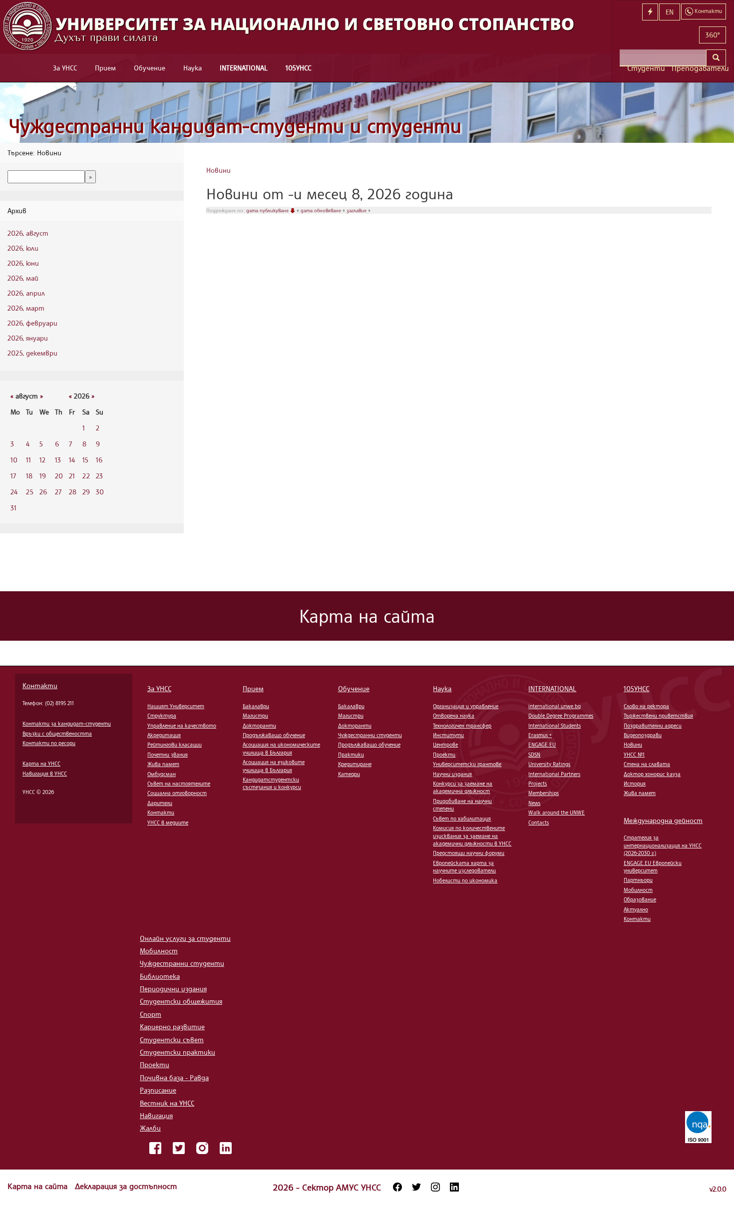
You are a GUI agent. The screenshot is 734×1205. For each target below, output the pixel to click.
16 (99, 459)
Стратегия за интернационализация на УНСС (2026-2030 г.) (663, 845)
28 (72, 491)
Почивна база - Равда (174, 1077)
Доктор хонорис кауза (652, 774)
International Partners (554, 774)
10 (13, 459)
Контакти (39, 685)
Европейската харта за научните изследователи (464, 866)
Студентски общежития (181, 1001)
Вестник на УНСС (167, 1103)
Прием (105, 67)
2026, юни (23, 263)
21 (72, 475)
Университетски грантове (467, 764)
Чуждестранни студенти (370, 735)
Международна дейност (663, 820)
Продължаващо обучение (274, 735)
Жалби (150, 1128)
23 (99, 475)
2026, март (25, 308)
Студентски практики (177, 1052)
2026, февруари (32, 323)
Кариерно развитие (172, 1026)
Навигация (156, 1115)
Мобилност (638, 889)
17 (13, 475)
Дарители (159, 803)
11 (28, 459)
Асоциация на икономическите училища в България (281, 748)
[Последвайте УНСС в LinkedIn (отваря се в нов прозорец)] (454, 1187)
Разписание (158, 1090)
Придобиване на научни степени (462, 805)
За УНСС (65, 67)
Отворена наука (453, 715)
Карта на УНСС (41, 763)
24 (13, 491)
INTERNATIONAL (244, 67)
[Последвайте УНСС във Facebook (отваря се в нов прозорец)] (397, 1187)
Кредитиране (354, 764)
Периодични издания (173, 988)
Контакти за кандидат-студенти (66, 723)
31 (13, 507)
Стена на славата (647, 764)
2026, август (27, 233)
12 (42, 459)
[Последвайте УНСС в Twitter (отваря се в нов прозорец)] (416, 1187)
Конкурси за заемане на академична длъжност (462, 787)
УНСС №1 (634, 754)
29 (86, 491)
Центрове (445, 744)
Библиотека (160, 976)
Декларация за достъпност (126, 1186)
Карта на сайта (38, 1186)
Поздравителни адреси (653, 725)
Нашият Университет (175, 706)
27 (58, 491)
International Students (554, 725)
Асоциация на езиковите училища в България (274, 766)
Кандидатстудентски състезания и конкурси (272, 783)
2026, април (26, 293)
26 (43, 491)
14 (72, 459)
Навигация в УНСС (44, 773)
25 (29, 491)
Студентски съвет (172, 1039)
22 (86, 475)
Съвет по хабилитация (462, 818)
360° (713, 34)
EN (670, 11)
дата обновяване (322, 210)
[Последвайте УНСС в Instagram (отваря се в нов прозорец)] (435, 1187)
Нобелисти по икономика (465, 880)
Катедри (349, 774)
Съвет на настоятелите (178, 783)
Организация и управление (465, 706)
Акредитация (164, 735)
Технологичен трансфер (462, 725)
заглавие (357, 210)
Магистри (255, 715)
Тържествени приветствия (658, 715)
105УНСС (298, 67)
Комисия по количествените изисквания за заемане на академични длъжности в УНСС (472, 835)
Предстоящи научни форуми (468, 852)
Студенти (645, 68)
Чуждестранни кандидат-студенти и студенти (235, 125)
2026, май (22, 278)
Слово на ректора (646, 706)
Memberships (543, 793)
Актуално (636, 909)
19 (42, 475)
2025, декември (32, 353)
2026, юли (22, 248)
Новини (218, 170)
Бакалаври (256, 706)
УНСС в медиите (167, 822)
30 (100, 491)
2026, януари (27, 338)
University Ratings (549, 764)
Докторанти (259, 725)
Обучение (149, 67)
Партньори (638, 879)
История (635, 783)
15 (85, 459)
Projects (537, 783)
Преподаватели (699, 68)
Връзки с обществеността (57, 733)
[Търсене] (716, 57)
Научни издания (452, 774)
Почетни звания (167, 754)
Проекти (444, 754)
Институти (448, 735)
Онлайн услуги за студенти (185, 938)
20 (59, 475)
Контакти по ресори (48, 743)
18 (29, 475)
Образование (640, 899)
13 (58, 459)
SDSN (534, 754)
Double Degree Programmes (560, 715)
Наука (192, 67)
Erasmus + (540, 735)
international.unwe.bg (554, 706)
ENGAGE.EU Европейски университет (653, 866)
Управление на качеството (181, 725)
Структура (161, 715)
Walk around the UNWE (556, 812)
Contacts (538, 822)
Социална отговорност (177, 793)
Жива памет (163, 764)
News (534, 803)
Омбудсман (161, 774)
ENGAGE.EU (542, 744)
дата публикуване (268, 210)
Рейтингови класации (174, 744)
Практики (351, 754)
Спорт (150, 1014)
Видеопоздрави (643, 735)
